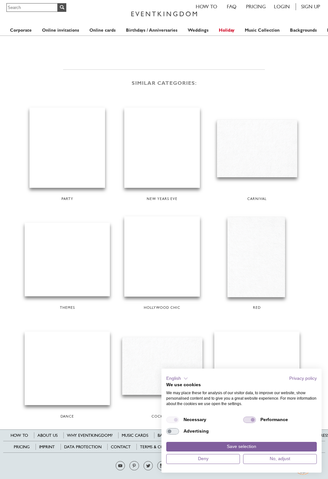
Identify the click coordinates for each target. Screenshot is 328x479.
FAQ (231, 7)
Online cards (102, 30)
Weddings (198, 30)
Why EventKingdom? (89, 435)
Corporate (21, 30)
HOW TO (206, 7)
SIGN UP (310, 7)
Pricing (256, 7)
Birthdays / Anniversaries (151, 30)
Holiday (226, 30)
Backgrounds (303, 30)
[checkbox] (172, 420)
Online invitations (60, 30)
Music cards (135, 435)
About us (47, 435)
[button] (177, 378)
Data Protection (83, 446)
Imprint (47, 446)
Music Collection (262, 30)
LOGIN (282, 7)
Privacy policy (303, 378)
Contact (121, 446)
